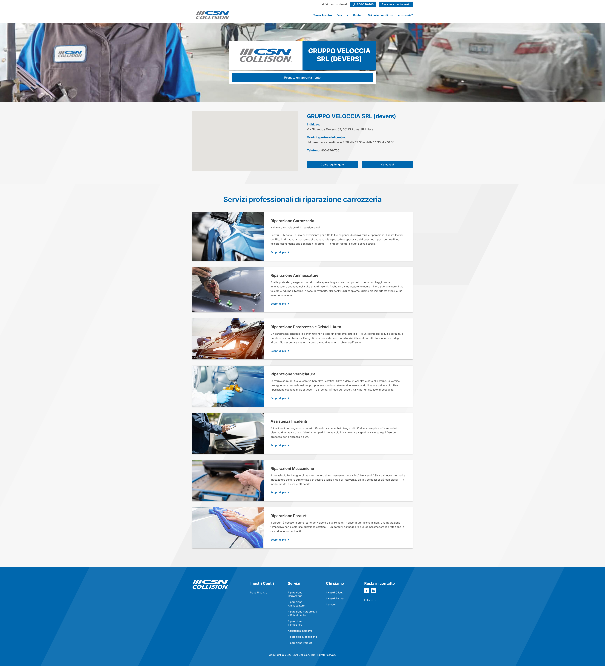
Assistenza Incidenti (300, 630)
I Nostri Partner (335, 598)
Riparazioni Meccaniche (302, 636)
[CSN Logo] (212, 8)
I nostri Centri (262, 583)
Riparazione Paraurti (300, 642)
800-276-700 (330, 150)
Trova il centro (258, 592)
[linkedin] (373, 590)
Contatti (331, 604)
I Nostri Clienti (334, 592)
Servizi (294, 583)
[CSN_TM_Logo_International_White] (210, 581)
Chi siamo (335, 583)
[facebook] (366, 590)
